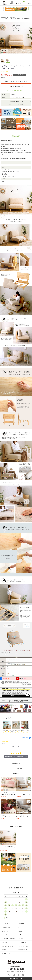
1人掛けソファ (15, 17)
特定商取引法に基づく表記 (7, 946)
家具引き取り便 (21, 923)
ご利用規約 (4, 949)
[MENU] (29, 2)
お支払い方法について (22, 949)
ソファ (9, 17)
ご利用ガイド (4, 942)
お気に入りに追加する (17, 86)
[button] (1, 38)
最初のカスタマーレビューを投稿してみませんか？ (16, 756)
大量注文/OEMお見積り (22, 942)
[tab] (16, 746)
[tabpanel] (16, 9)
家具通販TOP (4, 17)
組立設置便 (20, 931)
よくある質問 (20, 938)
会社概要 (19, 934)
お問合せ (19, 927)
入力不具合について (6, 927)
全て (10, 768)
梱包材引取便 (4, 935)
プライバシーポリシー (6, 923)
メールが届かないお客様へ (23, 946)
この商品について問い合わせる (17, 90)
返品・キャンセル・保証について (9, 938)
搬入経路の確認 (5, 931)
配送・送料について (6, 953)
